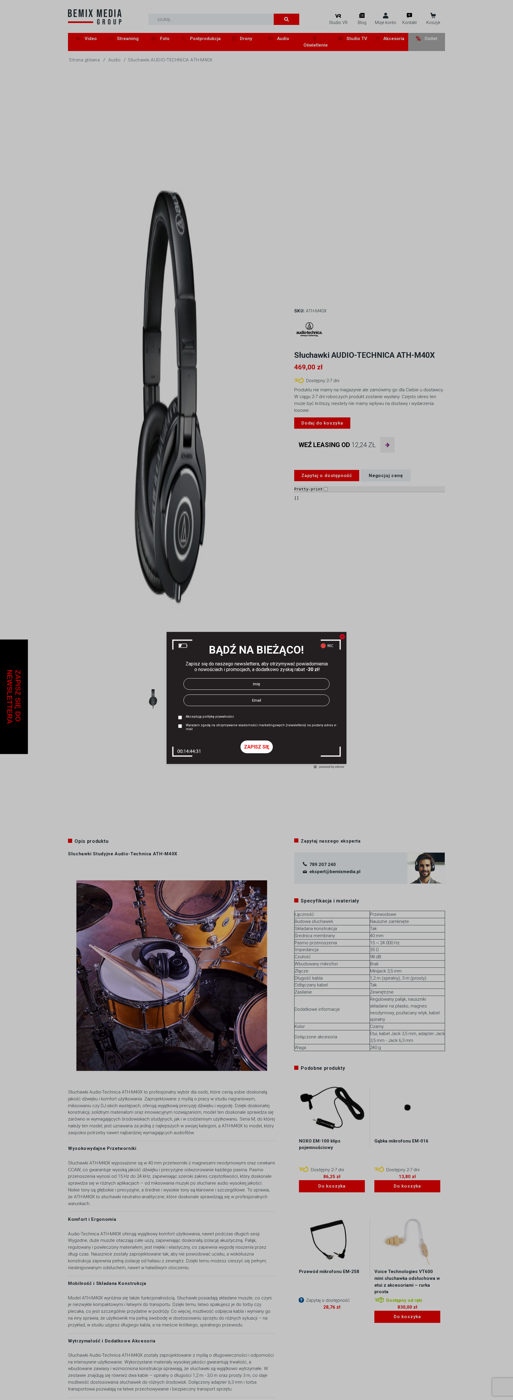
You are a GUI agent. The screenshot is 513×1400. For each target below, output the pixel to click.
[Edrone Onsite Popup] (256, 700)
